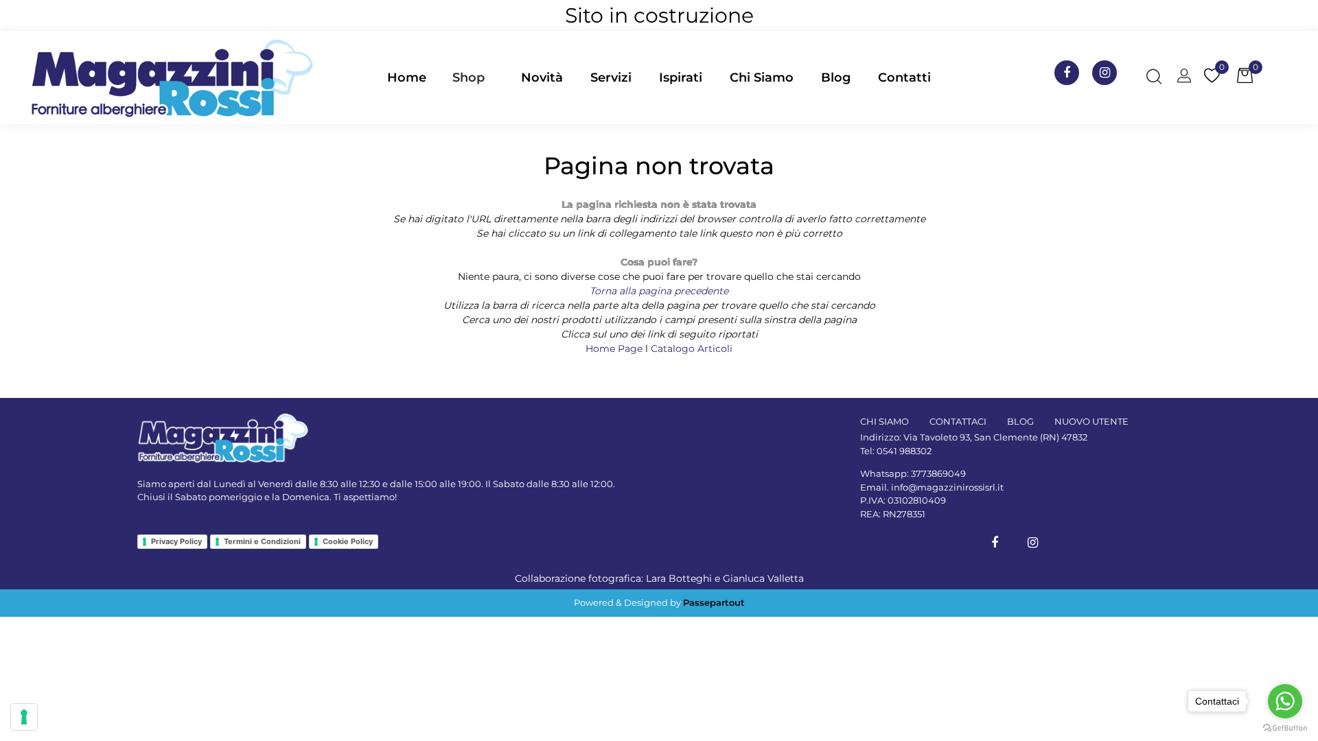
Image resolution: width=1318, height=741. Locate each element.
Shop (468, 77)
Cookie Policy (348, 541)
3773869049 (938, 473)
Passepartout (714, 602)
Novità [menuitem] (542, 77)
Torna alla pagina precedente (659, 291)
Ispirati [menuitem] (680, 77)
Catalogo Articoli (691, 348)
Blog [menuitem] (836, 77)
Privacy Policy (176, 541)
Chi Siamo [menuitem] (762, 77)
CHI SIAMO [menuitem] (884, 421)
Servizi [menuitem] (611, 77)
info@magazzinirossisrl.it (947, 487)
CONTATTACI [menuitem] (957, 421)
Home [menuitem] (406, 77)
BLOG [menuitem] (1020, 421)
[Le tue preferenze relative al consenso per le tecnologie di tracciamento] (24, 717)
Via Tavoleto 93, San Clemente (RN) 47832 (995, 437)
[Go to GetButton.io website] (1285, 727)
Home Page (615, 348)
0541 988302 (904, 450)
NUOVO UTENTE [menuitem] (1091, 421)
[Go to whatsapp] (1285, 701)
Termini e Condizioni (262, 541)
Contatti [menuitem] (904, 77)
